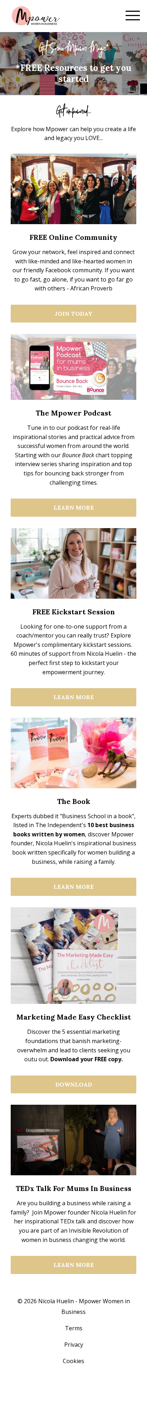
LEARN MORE (74, 507)
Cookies (73, 1361)
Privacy (73, 1344)
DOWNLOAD (73, 1084)
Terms (73, 1328)
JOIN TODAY (74, 313)
